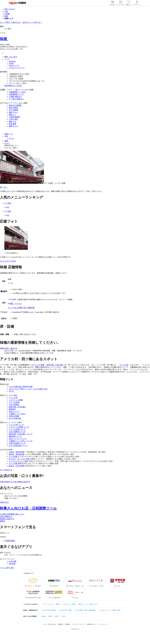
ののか (11, 391)
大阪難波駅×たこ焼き (17, 92)
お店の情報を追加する (21, 482)
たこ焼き (7, 203)
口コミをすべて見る (8, 261)
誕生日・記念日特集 (17, 466)
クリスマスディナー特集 (18, 461)
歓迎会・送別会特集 (17, 454)
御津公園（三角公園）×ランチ (21, 434)
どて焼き (7, 211)
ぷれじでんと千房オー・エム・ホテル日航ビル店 (28, 389)
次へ (5, 187)
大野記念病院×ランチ (17, 443)
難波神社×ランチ (15, 436)
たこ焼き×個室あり (16, 99)
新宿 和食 (12, 124)
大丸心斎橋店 (14, 404)
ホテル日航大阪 (15, 418)
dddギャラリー (14, 411)
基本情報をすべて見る (13, 86)
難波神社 (12, 409)
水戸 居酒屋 (13, 110)
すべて (11, 138)
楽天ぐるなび (9, 9)
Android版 (12, 561)
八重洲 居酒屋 (14, 117)
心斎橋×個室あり (15, 97)
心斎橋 (7, 14)
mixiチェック (14, 65)
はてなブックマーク (17, 68)
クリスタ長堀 (14, 402)
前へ (2, 187)
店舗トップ (8, 134)
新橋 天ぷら (13, 126)
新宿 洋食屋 (13, 108)
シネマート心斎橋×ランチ (19, 427)
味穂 (6, 16)
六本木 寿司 (13, 119)
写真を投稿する (6, 482)
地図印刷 (31, 308)
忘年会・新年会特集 (17, 452)
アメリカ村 (123, 365)
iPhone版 (12, 563)
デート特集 (13, 463)
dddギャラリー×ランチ (17, 439)
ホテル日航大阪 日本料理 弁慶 (21, 387)
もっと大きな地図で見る (17, 308)
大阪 (6, 11)
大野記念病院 (14, 416)
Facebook (12, 61)
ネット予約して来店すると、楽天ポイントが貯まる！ (21, 22)
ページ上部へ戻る (7, 568)
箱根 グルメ (13, 112)
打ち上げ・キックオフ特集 (19, 459)
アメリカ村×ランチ (16, 425)
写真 (6, 136)
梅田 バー (12, 114)
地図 (6, 141)
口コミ (7, 143)
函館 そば (12, 121)
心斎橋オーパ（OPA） (17, 414)
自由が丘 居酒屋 (15, 105)
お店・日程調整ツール (28, 508)
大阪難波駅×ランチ (16, 94)
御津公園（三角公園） (55, 365)
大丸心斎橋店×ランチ (17, 432)
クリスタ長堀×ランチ (17, 429)
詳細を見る (4, 502)
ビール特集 (13, 456)
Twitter (11, 63)
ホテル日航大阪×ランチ (18, 445)
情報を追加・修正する (9, 348)
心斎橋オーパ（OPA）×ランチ (21, 441)
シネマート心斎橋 (37, 365)
